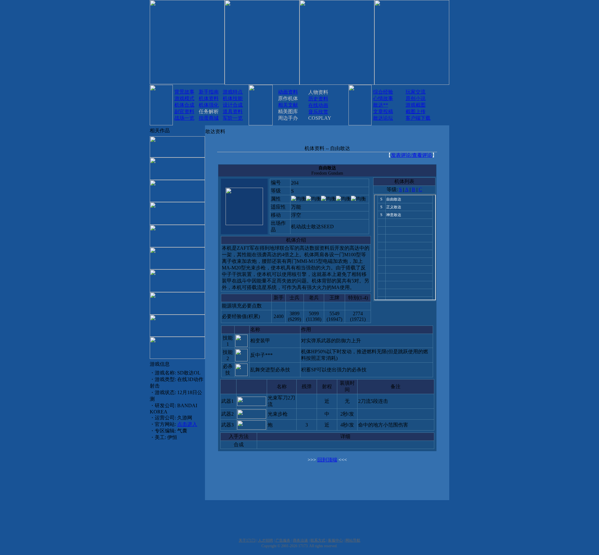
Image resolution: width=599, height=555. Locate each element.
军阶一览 (233, 118)
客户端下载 (418, 118)
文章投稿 (383, 111)
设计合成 (233, 105)
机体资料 (209, 98)
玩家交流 (416, 91)
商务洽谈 (300, 540)
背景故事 (184, 91)
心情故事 (383, 98)
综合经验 (383, 91)
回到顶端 (327, 459)
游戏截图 (416, 105)
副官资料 (184, 111)
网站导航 (352, 540)
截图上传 (416, 111)
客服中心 (335, 540)
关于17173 (247, 540)
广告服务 (282, 540)
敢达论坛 (383, 118)
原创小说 (416, 98)
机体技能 (233, 98)
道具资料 (233, 111)
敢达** (380, 105)
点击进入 (187, 424)
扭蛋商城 (209, 118)
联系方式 (317, 540)
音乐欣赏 (318, 111)
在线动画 (318, 105)
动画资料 (288, 91)
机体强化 (209, 105)
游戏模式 (184, 98)
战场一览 (184, 118)
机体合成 (184, 105)
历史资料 (318, 98)
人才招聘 (265, 540)
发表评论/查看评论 (411, 155)
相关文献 (288, 105)
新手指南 (209, 91)
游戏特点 (233, 91)
